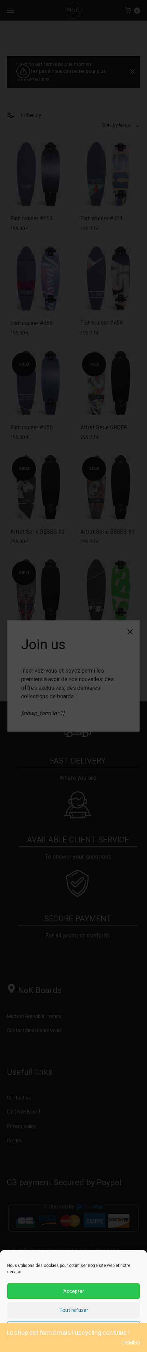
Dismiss (131, 1342)
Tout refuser (73, 1310)
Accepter (73, 1291)
